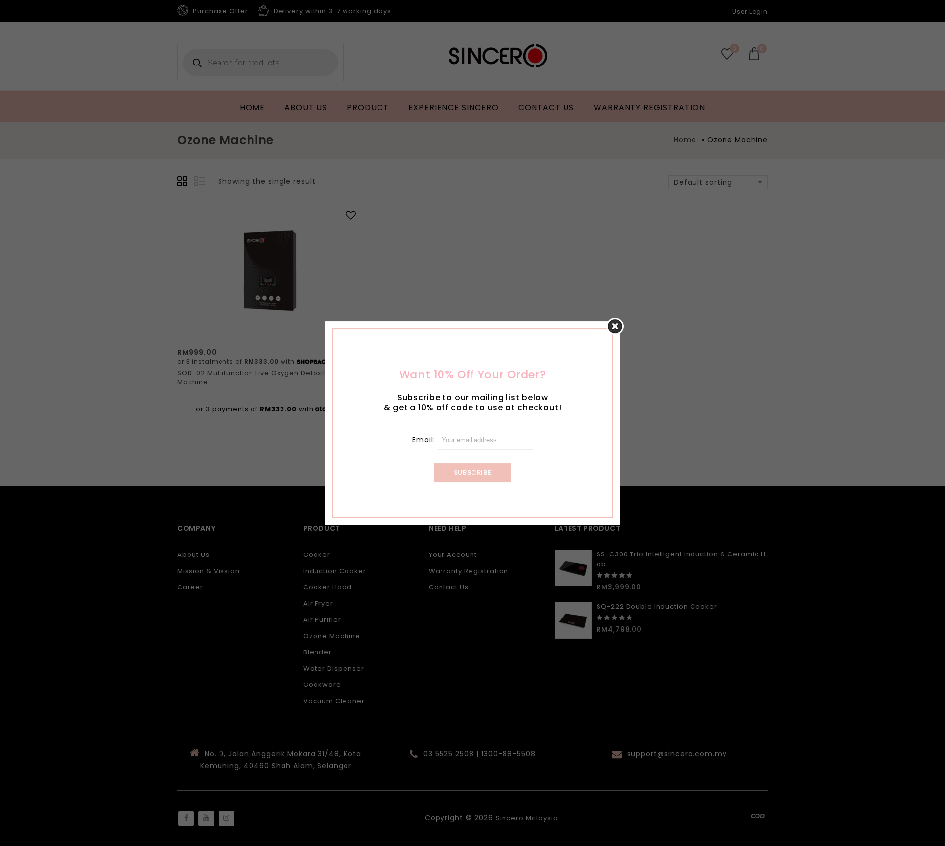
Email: (425, 440)
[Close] (615, 326)
